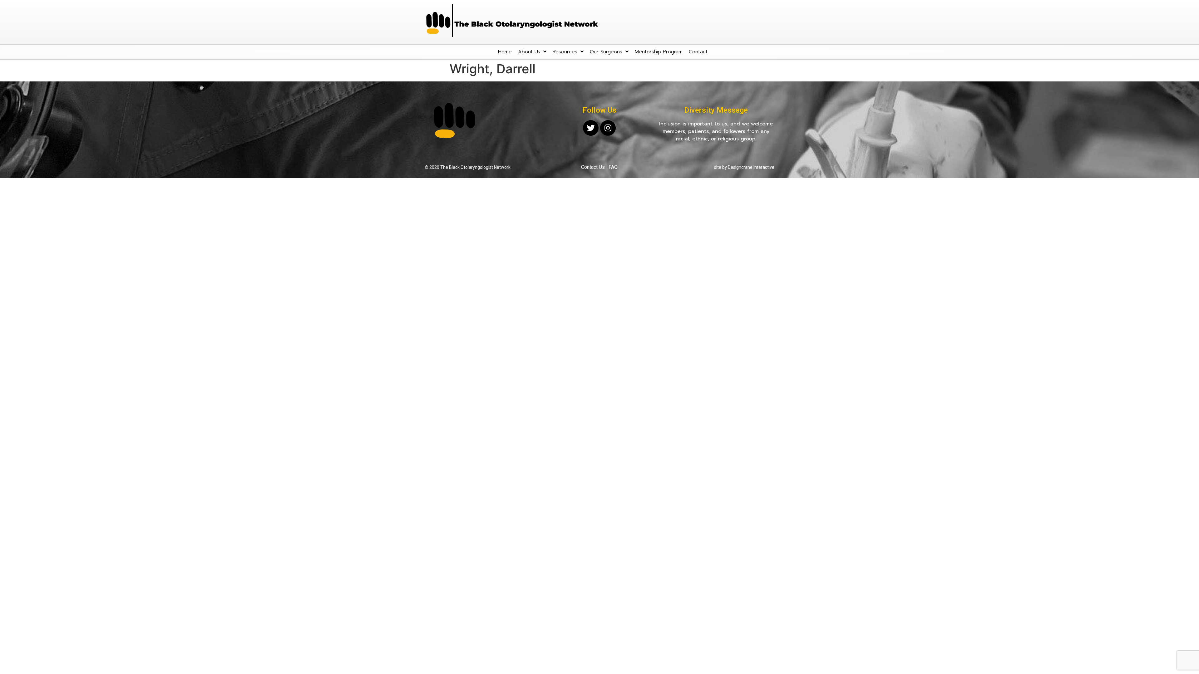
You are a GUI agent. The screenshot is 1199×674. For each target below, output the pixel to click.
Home (505, 52)
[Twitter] (591, 128)
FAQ (613, 167)
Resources (565, 52)
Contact (698, 52)
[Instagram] (608, 128)
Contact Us (593, 167)
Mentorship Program (659, 52)
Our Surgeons (606, 52)
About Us (529, 52)
